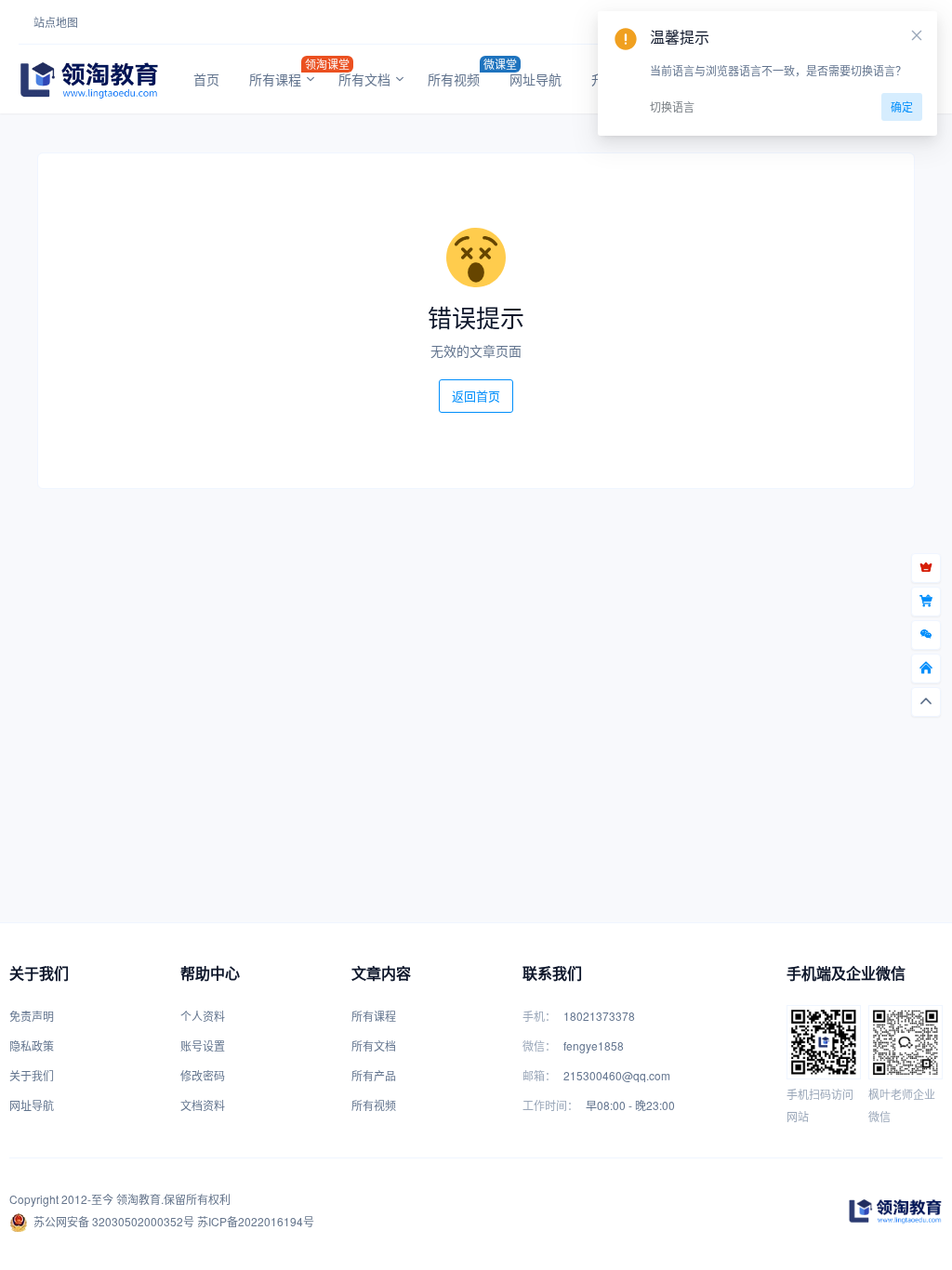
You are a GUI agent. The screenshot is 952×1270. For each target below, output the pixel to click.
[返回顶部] (926, 702)
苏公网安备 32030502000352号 (113, 1221)
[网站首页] (926, 668)
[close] (916, 35)
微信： (539, 1045)
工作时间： (550, 1105)
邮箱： (539, 1075)
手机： (539, 1016)
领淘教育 (138, 1199)
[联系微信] (926, 635)
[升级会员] (926, 568)
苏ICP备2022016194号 (255, 1221)
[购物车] (926, 601)
